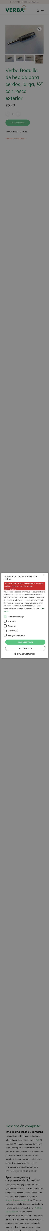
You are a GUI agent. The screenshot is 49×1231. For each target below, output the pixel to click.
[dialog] (24, 615)
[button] (24, 654)
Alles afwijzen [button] (25, 648)
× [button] (44, 575)
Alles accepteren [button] (25, 642)
